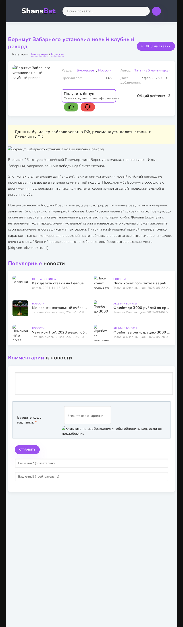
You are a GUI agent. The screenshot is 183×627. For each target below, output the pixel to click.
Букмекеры (39, 54)
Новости (57, 54)
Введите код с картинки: (29, 420)
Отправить (27, 449)
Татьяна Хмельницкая (152, 70)
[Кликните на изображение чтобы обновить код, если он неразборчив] (114, 431)
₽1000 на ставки (156, 46)
